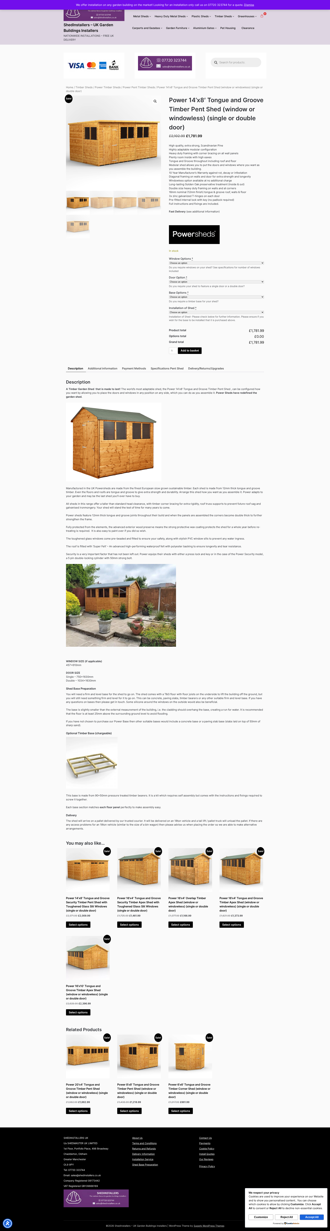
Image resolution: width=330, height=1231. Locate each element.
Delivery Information (143, 1153)
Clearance (247, 28)
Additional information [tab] (102, 368)
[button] (155, 101)
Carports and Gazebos (146, 28)
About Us (137, 1137)
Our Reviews (206, 1159)
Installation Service (142, 1159)
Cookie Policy (206, 1148)
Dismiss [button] (249, 5)
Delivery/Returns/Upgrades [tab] (206, 368)
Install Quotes (206, 1153)
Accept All (311, 1217)
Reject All (286, 1217)
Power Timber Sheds (108, 87)
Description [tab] (75, 368)
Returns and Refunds (144, 1148)
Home (69, 87)
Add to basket (190, 350)
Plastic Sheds (200, 16)
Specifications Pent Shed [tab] (167, 368)
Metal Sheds (141, 16)
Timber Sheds (223, 16)
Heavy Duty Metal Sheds (170, 16)
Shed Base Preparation (145, 1164)
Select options (78, 924)
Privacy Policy (207, 1166)
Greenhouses (246, 16)
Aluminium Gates (203, 28)
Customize (261, 1217)
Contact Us (205, 1137)
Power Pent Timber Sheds (139, 87)
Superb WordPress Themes (209, 1225)
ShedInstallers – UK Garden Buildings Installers (88, 28)
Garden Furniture (176, 28)
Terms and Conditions (144, 1143)
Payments (204, 1143)
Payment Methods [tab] (134, 368)
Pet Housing (227, 28)
